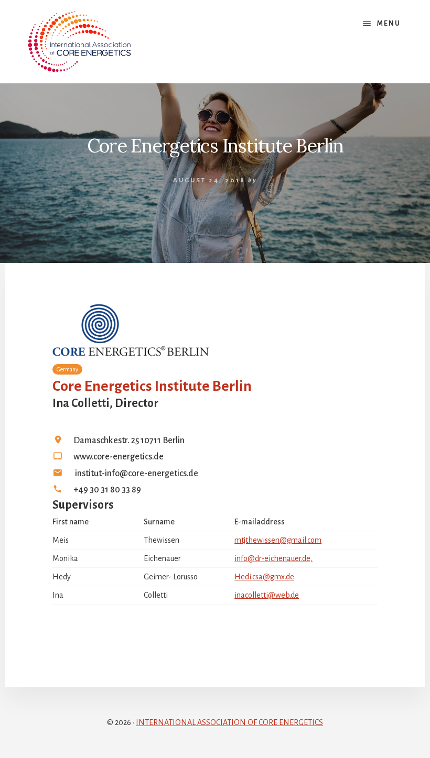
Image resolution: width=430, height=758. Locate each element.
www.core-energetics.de (118, 457)
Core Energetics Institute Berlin (152, 386)
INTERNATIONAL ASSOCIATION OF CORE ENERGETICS (229, 722)
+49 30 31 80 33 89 (107, 490)
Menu (389, 23)
